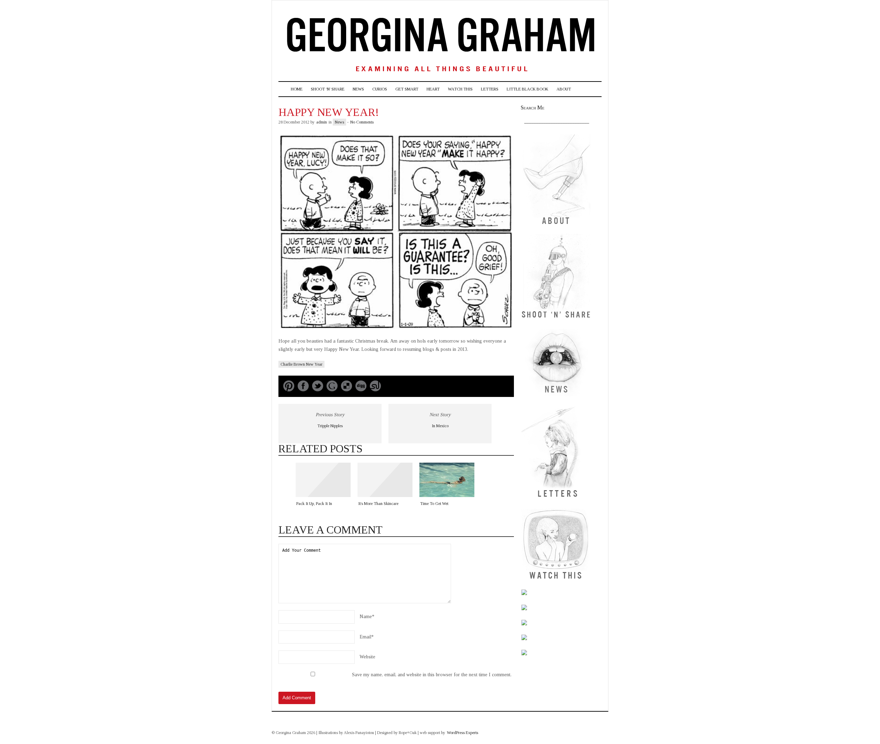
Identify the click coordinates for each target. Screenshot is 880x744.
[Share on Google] (332, 389)
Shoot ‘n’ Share (327, 89)
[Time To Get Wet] (446, 480)
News (358, 89)
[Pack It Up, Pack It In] (323, 480)
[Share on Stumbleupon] (375, 389)
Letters (489, 89)
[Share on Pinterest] (288, 389)
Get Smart (406, 89)
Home (296, 89)
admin (321, 122)
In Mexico (440, 425)
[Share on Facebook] (303, 389)
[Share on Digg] (360, 389)
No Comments (362, 122)
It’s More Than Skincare (378, 503)
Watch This (460, 89)
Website (367, 656)
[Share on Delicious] (346, 389)
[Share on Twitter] (317, 389)
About (564, 89)
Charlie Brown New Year (301, 364)
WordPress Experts (462, 732)
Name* (367, 616)
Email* (367, 636)
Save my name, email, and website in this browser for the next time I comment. (432, 674)
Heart (433, 89)
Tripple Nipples (330, 425)
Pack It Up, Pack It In (314, 503)
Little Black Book (527, 89)
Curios (379, 89)
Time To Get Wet (434, 503)
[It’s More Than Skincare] (385, 480)
